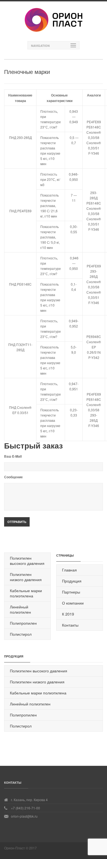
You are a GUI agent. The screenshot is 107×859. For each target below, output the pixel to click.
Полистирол (21, 634)
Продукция (71, 581)
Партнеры (71, 592)
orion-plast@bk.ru (24, 816)
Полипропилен (23, 623)
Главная (69, 570)
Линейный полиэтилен (20, 609)
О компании (73, 603)
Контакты (70, 625)
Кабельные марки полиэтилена (26, 593)
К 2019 (68, 614)
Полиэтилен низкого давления (26, 576)
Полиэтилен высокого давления (27, 560)
